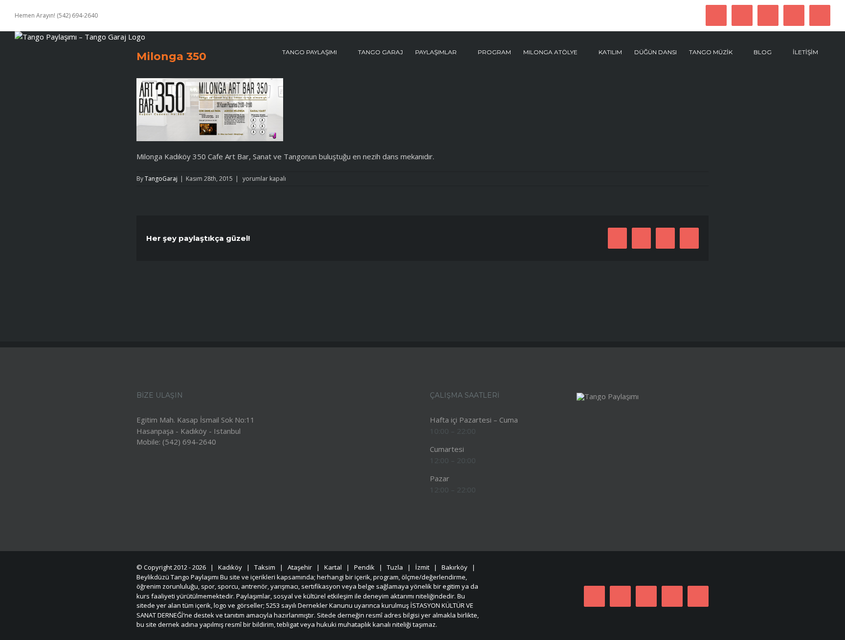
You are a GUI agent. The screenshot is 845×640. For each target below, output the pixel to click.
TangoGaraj (161, 178)
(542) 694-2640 (189, 442)
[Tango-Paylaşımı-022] (608, 396)
